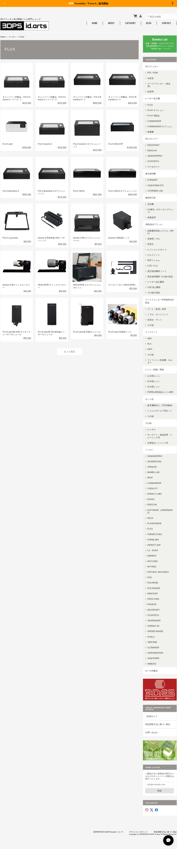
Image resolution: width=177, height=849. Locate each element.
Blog (148, 23)
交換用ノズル (153, 239)
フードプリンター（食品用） (158, 84)
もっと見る (69, 351)
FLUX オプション (155, 110)
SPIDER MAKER (155, 631)
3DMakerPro (154, 456)
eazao (150, 499)
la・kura (152, 550)
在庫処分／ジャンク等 (157, 443)
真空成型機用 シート (157, 271)
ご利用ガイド (151, 716)
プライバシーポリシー (138, 832)
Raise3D (151, 604)
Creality (152, 488)
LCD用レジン (153, 376)
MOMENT (152, 556)
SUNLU (151, 637)
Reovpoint (153, 145)
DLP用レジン (153, 381)
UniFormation (155, 653)
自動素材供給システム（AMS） (160, 232)
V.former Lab (155, 191)
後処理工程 (150, 198)
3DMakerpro (154, 156)
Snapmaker (154, 620)
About (111, 23)
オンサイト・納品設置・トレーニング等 (159, 436)
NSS (149, 577)
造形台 (150, 244)
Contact (166, 23)
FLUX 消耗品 (153, 115)
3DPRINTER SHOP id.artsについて (108, 832)
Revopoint (153, 610)
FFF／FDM (152, 73)
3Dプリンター (151, 66)
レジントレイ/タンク (157, 249)
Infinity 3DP (154, 545)
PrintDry (152, 593)
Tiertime (152, 642)
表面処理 (151, 217)
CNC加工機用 (153, 287)
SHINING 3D (153, 626)
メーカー (12, 37)
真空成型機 (150, 174)
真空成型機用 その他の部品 (160, 276)
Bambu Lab (153, 472)
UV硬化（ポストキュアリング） (160, 210)
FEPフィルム (153, 260)
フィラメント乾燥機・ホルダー (159, 361)
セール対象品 (151, 671)
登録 (159, 791)
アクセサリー (153, 167)
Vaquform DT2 (155, 185)
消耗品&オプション (154, 224)
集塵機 (150, 132)
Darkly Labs (154, 494)
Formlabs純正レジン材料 (160, 392)
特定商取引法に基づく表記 (157, 724)
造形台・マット (154, 320)
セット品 (149, 399)
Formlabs (153, 540)
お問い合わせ (151, 732)
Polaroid (152, 583)
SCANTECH (153, 161)
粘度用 (150, 91)
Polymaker (153, 588)
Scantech (153, 615)
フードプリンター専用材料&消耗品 (159, 301)
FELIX (150, 518)
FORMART (152, 180)
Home (94, 23)
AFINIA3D (152, 467)
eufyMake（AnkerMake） (160, 511)
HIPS (149, 349)
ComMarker (154, 121)
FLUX (150, 105)
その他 (150, 325)
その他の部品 (153, 292)
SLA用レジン (153, 387)
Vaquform (153, 658)
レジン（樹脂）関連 (154, 369)
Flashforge (154, 523)
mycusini (152, 561)
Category (130, 23)
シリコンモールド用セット (159, 411)
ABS (149, 338)
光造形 (150, 78)
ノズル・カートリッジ (157, 314)
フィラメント (151, 332)
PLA (149, 344)
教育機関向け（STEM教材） (160, 405)
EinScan (152, 150)
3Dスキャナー (151, 139)
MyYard (151, 566)
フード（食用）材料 (156, 309)
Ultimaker (153, 647)
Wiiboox (151, 664)
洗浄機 (150, 204)
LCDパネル (152, 266)
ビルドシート (153, 255)
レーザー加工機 (152, 98)
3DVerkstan (154, 461)
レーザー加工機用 (155, 282)
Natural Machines (158, 572)
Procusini (153, 599)
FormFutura (154, 534)
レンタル (151, 429)
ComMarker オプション (159, 126)
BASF (150, 477)
